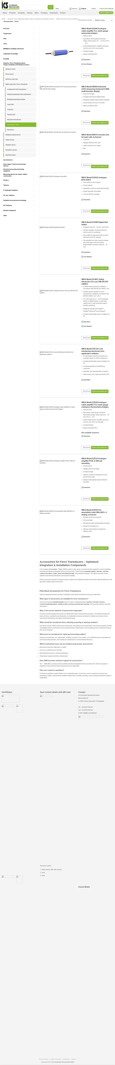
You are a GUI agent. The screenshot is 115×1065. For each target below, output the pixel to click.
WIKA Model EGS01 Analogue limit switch (94, 179)
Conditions (66, 1059)
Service (29, 13)
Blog (57, 8)
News (37, 13)
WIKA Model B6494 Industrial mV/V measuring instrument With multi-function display (95, 89)
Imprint (73, 1059)
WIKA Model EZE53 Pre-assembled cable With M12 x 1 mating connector (94, 512)
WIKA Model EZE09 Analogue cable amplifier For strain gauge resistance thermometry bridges (95, 404)
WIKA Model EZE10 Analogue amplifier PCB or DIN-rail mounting (93, 461)
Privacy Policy (43, 1059)
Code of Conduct (55, 1059)
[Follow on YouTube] (65, 9)
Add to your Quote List (99, 75)
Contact (62, 13)
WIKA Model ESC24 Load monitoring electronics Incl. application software (93, 351)
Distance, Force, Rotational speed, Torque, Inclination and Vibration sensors (31, 19)
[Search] (50, 7)
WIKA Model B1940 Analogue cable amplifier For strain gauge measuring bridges (94, 31)
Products (12, 13)
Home (5, 13)
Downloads (54, 13)
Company (44, 13)
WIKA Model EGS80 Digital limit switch (94, 223)
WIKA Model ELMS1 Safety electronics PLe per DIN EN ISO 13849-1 (94, 281)
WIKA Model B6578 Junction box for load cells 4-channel (95, 136)
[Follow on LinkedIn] (62, 9)
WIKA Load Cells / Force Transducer (67, 19)
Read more (87, 75)
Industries (21, 13)
